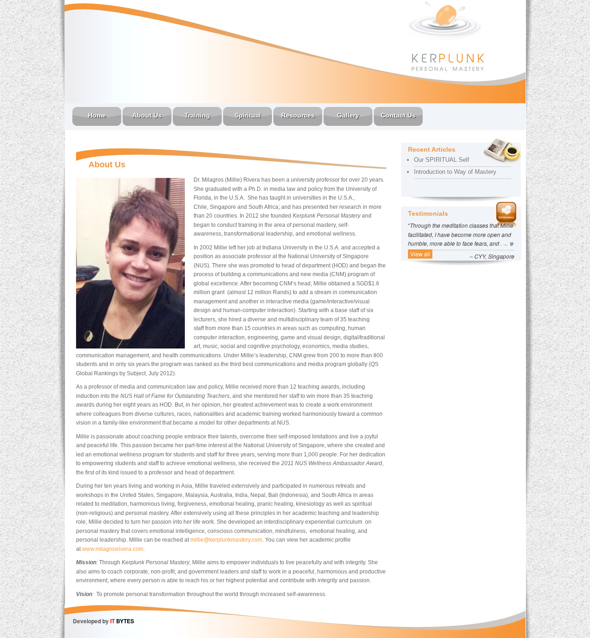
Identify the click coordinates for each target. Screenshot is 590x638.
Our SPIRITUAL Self (441, 159)
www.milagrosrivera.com (112, 549)
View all (420, 254)
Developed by (103, 621)
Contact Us (398, 115)
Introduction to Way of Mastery (455, 171)
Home (97, 115)
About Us (147, 115)
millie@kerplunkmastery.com (226, 540)
